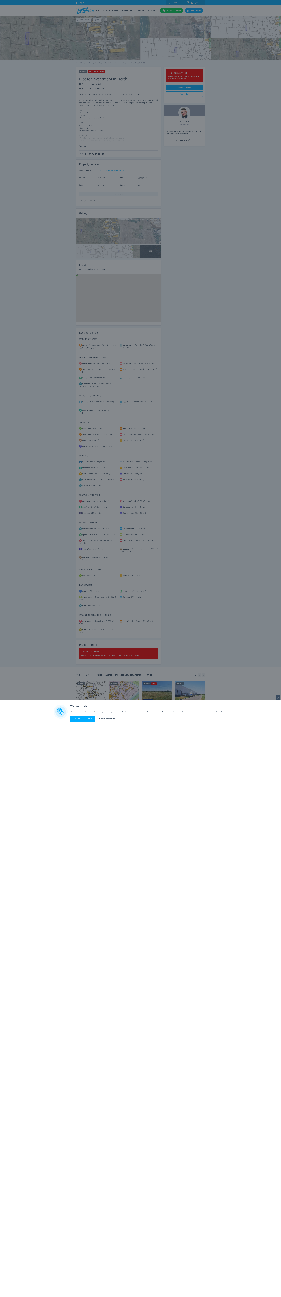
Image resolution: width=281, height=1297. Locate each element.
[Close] (278, 697)
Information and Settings (108, 719)
